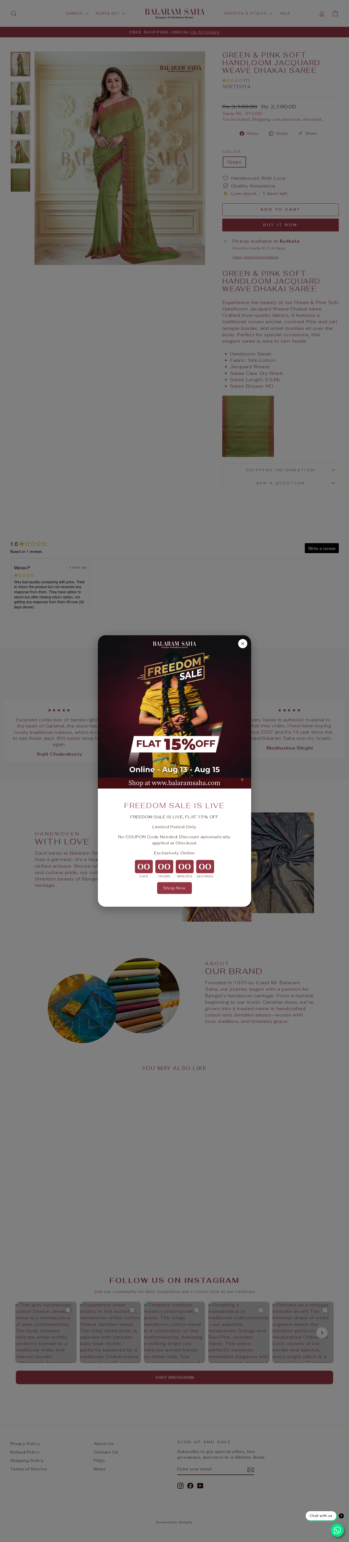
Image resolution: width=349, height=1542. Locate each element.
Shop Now (174, 888)
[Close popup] (242, 643)
